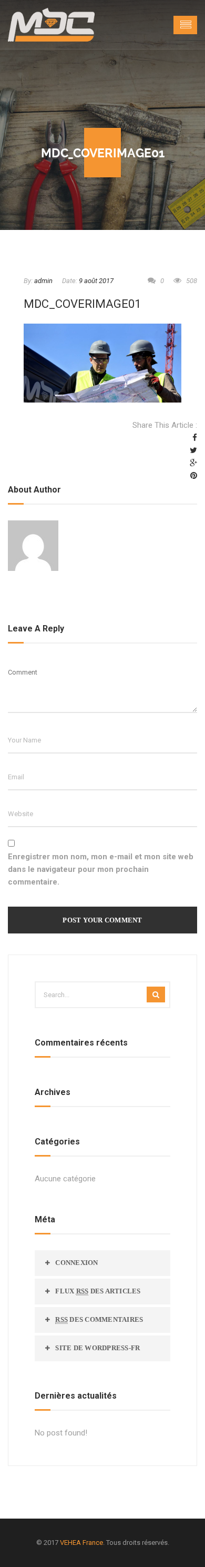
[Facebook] (194, 438)
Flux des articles (97, 1291)
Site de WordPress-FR (97, 1348)
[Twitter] (193, 450)
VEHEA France (81, 1542)
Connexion (76, 1263)
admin (43, 281)
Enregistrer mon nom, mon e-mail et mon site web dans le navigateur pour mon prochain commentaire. (100, 869)
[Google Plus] (193, 463)
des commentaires (99, 1319)
